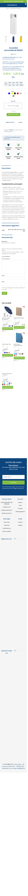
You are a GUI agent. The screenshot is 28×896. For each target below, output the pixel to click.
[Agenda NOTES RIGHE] (19, 311)
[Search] (20, 5)
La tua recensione (6, 258)
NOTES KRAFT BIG (6, 441)
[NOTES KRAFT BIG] (7, 386)
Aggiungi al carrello (13, 114)
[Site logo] (12, 5)
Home (7, 8)
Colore (12, 91)
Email (3, 281)
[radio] (6, 93)
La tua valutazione (6, 256)
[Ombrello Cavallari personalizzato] (7, 311)
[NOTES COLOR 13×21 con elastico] (7, 510)
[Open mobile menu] (2, 5)
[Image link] (20, 724)
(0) (7, 322)
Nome (3, 275)
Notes (15, 319)
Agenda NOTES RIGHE (19, 318)
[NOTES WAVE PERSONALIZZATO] (19, 337)
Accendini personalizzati (15, 8)
